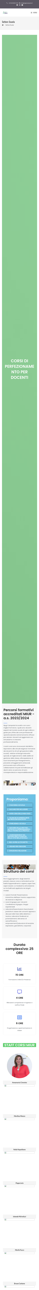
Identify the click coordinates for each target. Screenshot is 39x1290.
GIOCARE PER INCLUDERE (18, 809)
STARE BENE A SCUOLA (17, 823)
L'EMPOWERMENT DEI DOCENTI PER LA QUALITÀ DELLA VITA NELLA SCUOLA (18, 836)
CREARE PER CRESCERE (17, 846)
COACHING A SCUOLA (17, 805)
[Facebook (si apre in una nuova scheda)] (17, 5)
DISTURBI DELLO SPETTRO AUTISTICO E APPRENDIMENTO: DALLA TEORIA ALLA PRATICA (19, 829)
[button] (19, 805)
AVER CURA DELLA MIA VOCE (19, 813)
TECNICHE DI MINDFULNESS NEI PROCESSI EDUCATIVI (18, 818)
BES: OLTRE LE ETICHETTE (18, 842)
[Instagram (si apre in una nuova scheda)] (19, 5)
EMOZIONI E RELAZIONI (17, 851)
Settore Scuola (10, 25)
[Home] (3, 25)
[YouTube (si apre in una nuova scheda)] (22, 5)
